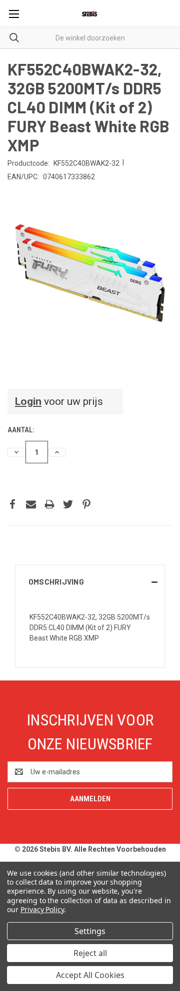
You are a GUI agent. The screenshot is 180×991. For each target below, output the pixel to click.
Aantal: (21, 430)
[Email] (31, 504)
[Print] (49, 504)
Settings (90, 931)
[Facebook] (13, 504)
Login (28, 401)
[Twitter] (68, 504)
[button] (90, 581)
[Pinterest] (87, 504)
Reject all (90, 953)
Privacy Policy (42, 909)
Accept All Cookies (90, 975)
